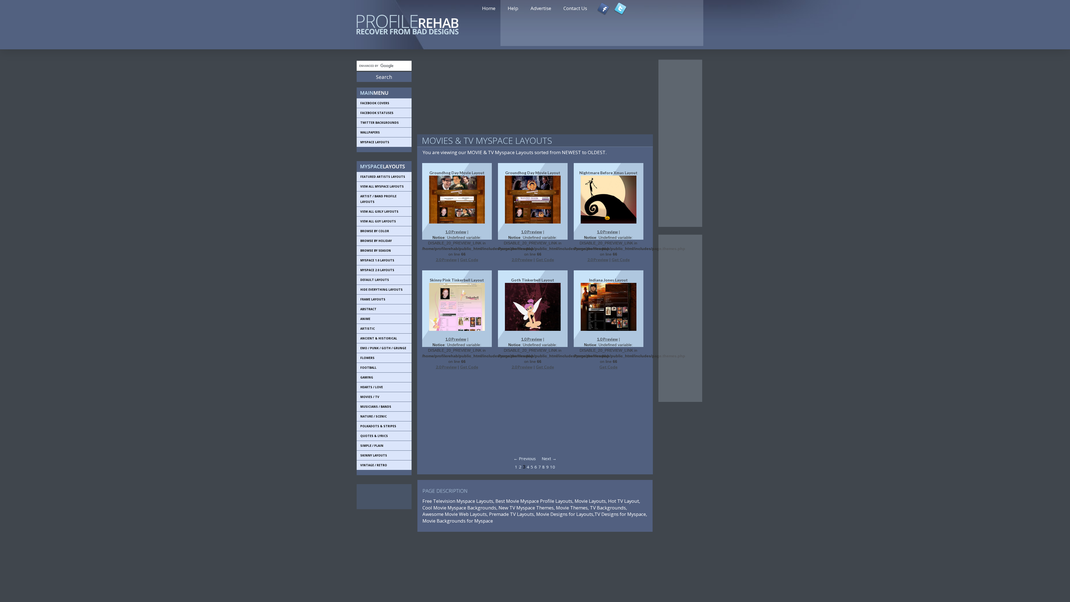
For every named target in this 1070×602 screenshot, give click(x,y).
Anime (365, 319)
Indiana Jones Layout (608, 280)
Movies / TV (369, 397)
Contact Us (575, 8)
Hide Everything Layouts (381, 290)
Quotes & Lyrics (374, 436)
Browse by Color (374, 231)
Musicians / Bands (375, 407)
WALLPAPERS (370, 132)
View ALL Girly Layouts (379, 211)
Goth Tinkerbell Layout (532, 280)
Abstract (368, 309)
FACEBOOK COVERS (374, 103)
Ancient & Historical (378, 338)
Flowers (367, 358)
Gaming (366, 377)
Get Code (469, 259)
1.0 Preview (455, 231)
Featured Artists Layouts (382, 177)
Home (488, 8)
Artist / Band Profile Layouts (378, 199)
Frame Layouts (372, 299)
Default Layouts (374, 280)
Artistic (367, 329)
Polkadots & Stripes (378, 426)
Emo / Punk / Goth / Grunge (383, 348)
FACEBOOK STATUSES (376, 113)
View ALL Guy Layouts (378, 221)
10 (552, 467)
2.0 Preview (446, 259)
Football (368, 368)
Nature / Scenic (373, 416)
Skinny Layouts (373, 455)
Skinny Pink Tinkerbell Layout (457, 280)
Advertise (541, 8)
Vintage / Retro (373, 465)
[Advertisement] (382, 496)
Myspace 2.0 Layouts (377, 270)
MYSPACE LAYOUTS (374, 142)
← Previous (525, 458)
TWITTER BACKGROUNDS (379, 123)
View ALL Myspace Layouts (382, 186)
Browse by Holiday (376, 241)
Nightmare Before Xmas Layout (608, 172)
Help (513, 8)
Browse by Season (375, 251)
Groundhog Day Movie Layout (457, 172)
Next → (549, 458)
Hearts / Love (371, 387)
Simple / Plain (371, 446)
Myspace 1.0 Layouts (377, 260)
